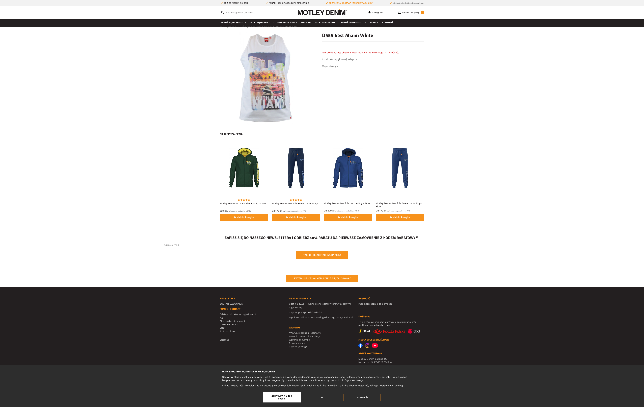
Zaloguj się (377, 12)
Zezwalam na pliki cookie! (282, 397)
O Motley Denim (229, 324)
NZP (222, 317)
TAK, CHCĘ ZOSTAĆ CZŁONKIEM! (322, 255)
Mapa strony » (330, 66)
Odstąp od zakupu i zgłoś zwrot (238, 314)
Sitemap (224, 339)
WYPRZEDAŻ (387, 22)
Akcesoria (306, 22)
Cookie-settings (298, 346)
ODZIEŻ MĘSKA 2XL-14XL (232, 22)
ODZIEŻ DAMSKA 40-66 (325, 22)
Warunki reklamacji (300, 339)
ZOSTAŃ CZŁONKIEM (231, 303)
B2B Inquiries (227, 331)
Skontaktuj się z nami (232, 321)
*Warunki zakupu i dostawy (305, 332)
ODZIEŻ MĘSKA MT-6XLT (260, 22)
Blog (222, 327)
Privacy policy (297, 343)
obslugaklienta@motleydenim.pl (408, 3)
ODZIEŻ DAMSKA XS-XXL (352, 22)
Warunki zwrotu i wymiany (304, 336)
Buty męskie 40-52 (286, 22)
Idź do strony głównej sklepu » (339, 59)
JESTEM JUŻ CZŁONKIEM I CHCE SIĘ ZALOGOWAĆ (322, 278)
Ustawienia (362, 397)
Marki (373, 22)
